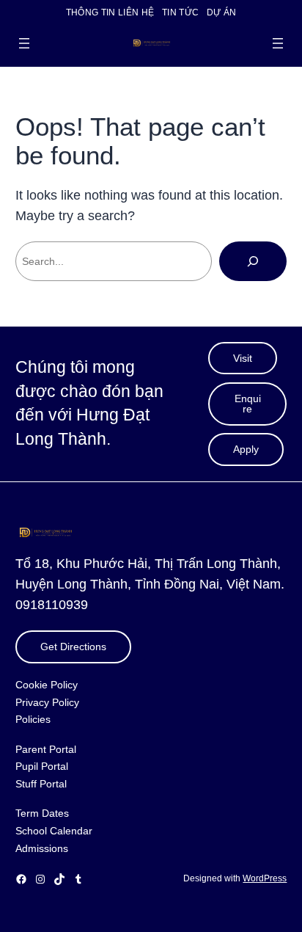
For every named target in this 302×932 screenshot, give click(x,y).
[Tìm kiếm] (253, 261)
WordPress (265, 878)
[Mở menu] (24, 43)
